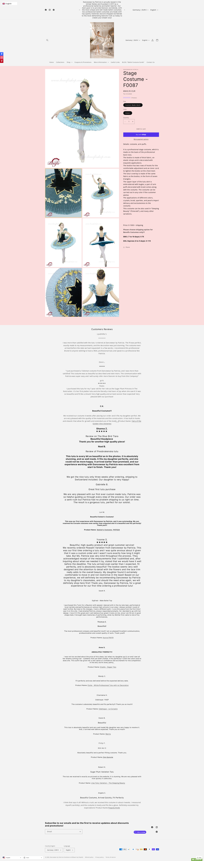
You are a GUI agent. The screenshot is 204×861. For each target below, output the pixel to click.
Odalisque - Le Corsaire (108, 709)
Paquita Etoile (114, 808)
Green (127, 113)
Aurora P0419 (108, 638)
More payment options (141, 139)
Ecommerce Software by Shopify (73, 857)
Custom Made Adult (132, 105)
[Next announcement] (124, 10)
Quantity (126, 117)
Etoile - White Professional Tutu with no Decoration (108, 685)
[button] (47, 40)
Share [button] (128, 247)
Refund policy (89, 857)
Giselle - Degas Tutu (108, 667)
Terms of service (111, 857)
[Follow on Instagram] (1, 57)
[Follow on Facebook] (1, 54)
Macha (108, 734)
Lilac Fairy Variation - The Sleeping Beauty (108, 783)
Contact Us (197, 859)
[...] (117, 421)
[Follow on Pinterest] (1, 61)
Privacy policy (99, 857)
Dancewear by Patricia (56, 857)
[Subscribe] (80, 831)
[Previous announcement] (79, 10)
